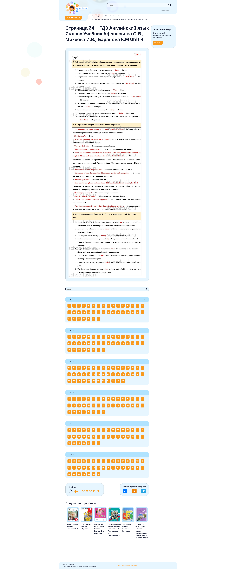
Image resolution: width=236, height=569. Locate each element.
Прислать (157, 43)
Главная (95, 16)
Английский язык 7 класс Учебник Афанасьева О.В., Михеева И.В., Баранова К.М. (119, 19)
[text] (98, 491)
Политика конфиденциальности (128, 565)
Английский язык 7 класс (114, 16)
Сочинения (165, 11)
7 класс (102, 16)
